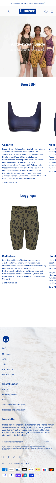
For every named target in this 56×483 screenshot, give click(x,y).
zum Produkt (9, 283)
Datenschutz (8, 374)
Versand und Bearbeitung (13, 404)
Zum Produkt (9, 182)
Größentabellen (9, 394)
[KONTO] (46, 11)
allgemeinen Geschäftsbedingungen (15, 448)
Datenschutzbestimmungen (40, 448)
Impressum (7, 369)
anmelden (47, 442)
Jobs (4, 364)
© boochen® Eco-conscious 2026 (15, 463)
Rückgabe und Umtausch (13, 409)
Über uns (6, 354)
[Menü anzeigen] (4, 11)
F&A (4, 399)
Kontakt (5, 389)
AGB (4, 359)
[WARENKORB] (52, 11)
